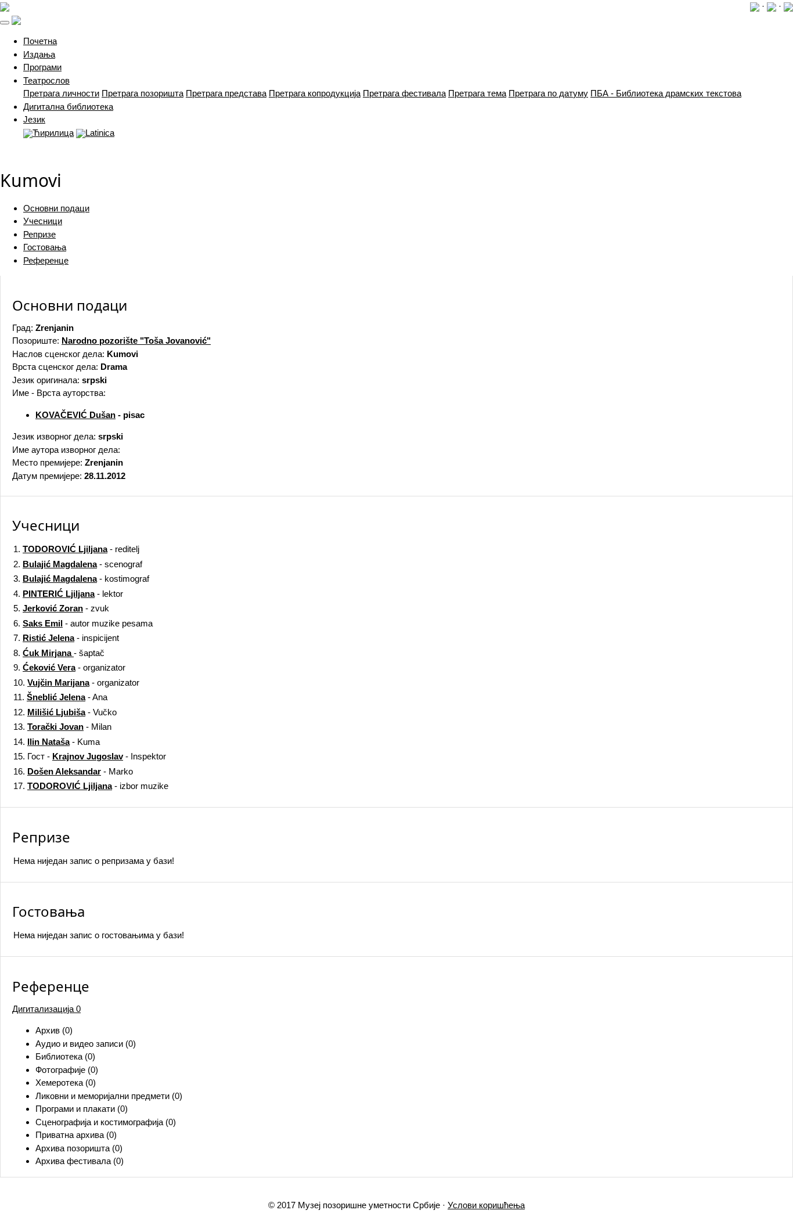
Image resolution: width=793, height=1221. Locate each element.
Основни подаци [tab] (56, 208)
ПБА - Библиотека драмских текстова (665, 93)
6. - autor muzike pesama (83, 623)
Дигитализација (46, 1009)
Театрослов (46, 80)
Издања (39, 54)
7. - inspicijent (66, 638)
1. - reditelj (76, 549)
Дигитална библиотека (68, 106)
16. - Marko (73, 771)
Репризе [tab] (39, 234)
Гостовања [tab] (44, 247)
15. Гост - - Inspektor (89, 756)
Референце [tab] (46, 260)
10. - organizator (76, 682)
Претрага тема (477, 93)
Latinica (99, 133)
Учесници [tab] (42, 221)
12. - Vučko (65, 712)
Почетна (40, 41)
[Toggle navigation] (4, 22)
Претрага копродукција (315, 93)
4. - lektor (68, 594)
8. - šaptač (58, 653)
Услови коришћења (486, 1205)
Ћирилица (53, 133)
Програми (42, 67)
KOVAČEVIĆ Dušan (75, 415)
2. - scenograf (77, 564)
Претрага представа (226, 93)
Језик (34, 119)
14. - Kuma (56, 742)
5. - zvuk (61, 608)
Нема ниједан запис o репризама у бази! (93, 861)
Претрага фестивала (404, 93)
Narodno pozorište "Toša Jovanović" (136, 340)
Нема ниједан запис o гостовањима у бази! (98, 935)
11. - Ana (60, 697)
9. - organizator (69, 667)
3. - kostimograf (81, 579)
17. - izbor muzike (90, 786)
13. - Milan (62, 727)
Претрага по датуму (548, 93)
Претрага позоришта (142, 93)
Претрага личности (61, 93)
